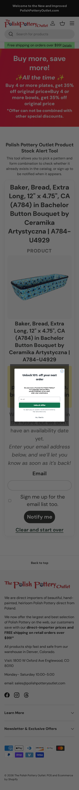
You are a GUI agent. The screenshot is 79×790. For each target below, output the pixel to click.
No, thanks (39, 417)
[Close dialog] (62, 370)
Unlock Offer (40, 405)
